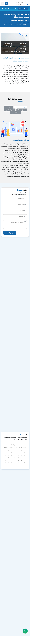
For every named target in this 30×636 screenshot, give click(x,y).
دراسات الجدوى (25, 22)
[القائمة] (6, 3)
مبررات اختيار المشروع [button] (21, 107)
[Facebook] (15, 8)
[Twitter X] (12, 8)
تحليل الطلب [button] (8, 107)
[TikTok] (8, 8)
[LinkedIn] (2, 8)
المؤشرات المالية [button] (22, 110)
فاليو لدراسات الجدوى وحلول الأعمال (18, 20)
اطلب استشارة (22, 8)
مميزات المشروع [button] (15, 113)
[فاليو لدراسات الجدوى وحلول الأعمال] (22, 3)
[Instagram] (5, 8)
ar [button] (2, 3)
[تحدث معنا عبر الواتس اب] (25, 631)
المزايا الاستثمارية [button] (9, 110)
